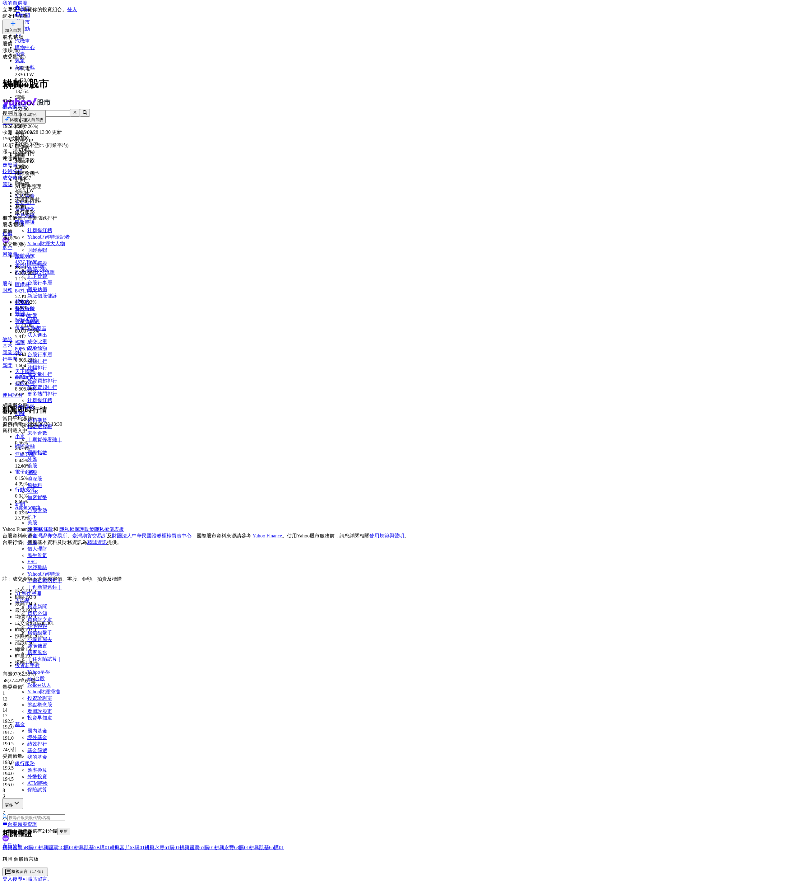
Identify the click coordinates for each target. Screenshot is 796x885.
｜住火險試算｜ (44, 659)
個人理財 (37, 548)
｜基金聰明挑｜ (44, 580)
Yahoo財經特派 (43, 574)
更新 (64, 831)
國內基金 (37, 730)
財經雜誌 (37, 567)
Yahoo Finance (267, 535)
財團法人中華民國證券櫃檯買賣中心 (152, 535)
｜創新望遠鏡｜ (44, 587)
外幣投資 (37, 776)
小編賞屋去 (39, 639)
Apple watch (27, 507)
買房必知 (37, 613)
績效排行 (37, 744)
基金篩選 (37, 750)
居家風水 (37, 652)
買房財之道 (39, 619)
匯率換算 (37, 770)
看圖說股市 (39, 711)
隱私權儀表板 (109, 529)
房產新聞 (37, 606)
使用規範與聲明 (386, 535)
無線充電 (25, 454)
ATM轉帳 (37, 783)
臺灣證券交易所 (49, 535)
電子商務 (25, 472)
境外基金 (37, 737)
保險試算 (37, 789)
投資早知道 (39, 717)
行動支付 (25, 489)
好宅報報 (37, 626)
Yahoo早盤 (38, 672)
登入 (72, 9)
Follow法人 (39, 685)
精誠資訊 (97, 542)
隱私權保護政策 (76, 529)
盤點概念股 (39, 704)
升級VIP (11, 845)
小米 (20, 436)
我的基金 (37, 757)
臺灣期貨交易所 (89, 535)
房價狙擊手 (39, 632)
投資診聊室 (39, 698)
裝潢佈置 (37, 646)
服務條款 (43, 529)
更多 (9, 805)
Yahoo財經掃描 (43, 691)
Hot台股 (36, 678)
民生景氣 (37, 555)
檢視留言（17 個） (28, 871)
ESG (32, 561)
